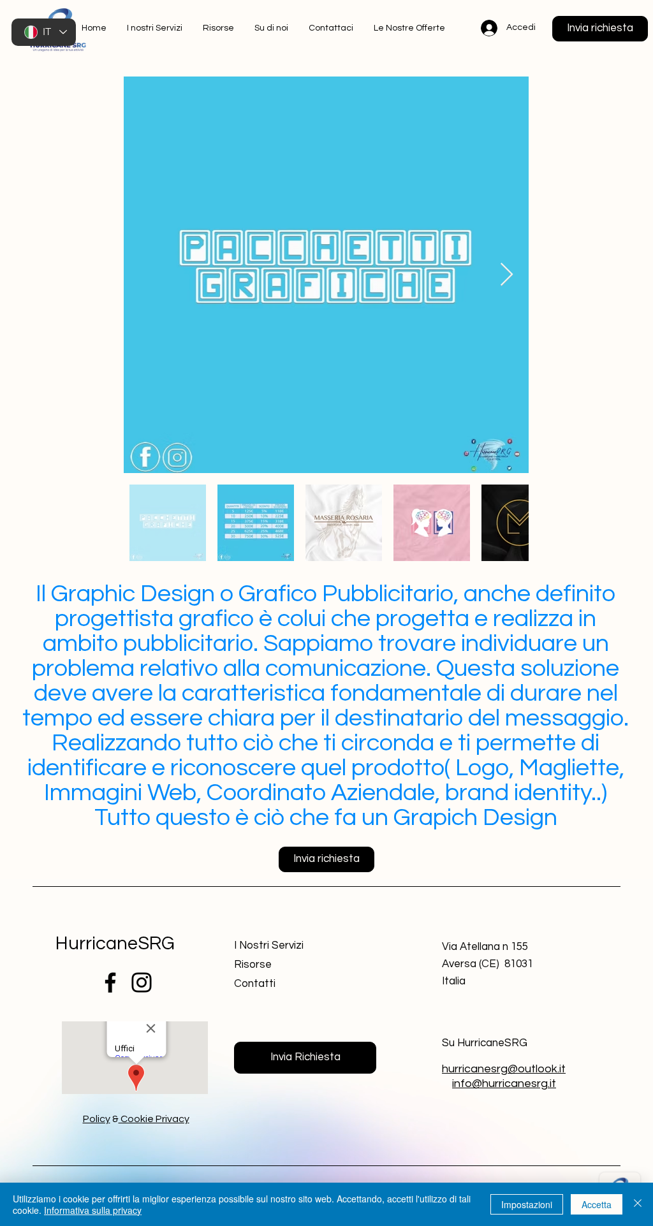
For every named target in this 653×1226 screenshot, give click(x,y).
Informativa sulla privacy (93, 1210)
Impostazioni (526, 1204)
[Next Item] (506, 275)
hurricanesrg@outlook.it (504, 1069)
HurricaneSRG (115, 943)
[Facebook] (110, 982)
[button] (600, 28)
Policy (96, 1119)
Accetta (597, 1204)
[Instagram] (141, 982)
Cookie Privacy (154, 1119)
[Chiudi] (637, 1204)
